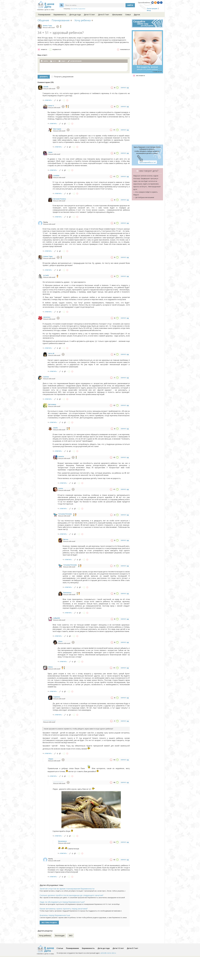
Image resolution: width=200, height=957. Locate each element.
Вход (149, 10)
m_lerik (46, 275)
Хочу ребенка (82, 20)
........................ (58, 781)
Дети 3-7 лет (103, 14)
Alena (50, 667)
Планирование (44, 14)
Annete (61, 456)
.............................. (49, 720)
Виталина (52, 404)
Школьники (117, 14)
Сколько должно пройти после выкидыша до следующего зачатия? (71, 895)
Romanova (67, 593)
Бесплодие (59, 935)
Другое (137, 14)
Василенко (62, 841)
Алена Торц (47, 26)
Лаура (50, 759)
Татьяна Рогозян (65, 514)
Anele (55, 428)
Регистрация (152, 8)
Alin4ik (45, 87)
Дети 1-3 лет (89, 14)
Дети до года (75, 14)
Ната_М (51, 353)
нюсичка (46, 317)
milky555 (56, 618)
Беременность (60, 14)
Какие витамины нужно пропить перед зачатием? (64, 908)
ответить (48, 100)
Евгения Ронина (59, 199)
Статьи (60, 948)
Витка (65, 539)
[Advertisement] (147, 111)
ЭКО (70, 935)
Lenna (60, 488)
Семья (128, 14)
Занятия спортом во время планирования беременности (67, 888)
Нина (50, 152)
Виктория (57, 129)
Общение (43, 20)
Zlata (60, 641)
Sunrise (46, 377)
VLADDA (56, 176)
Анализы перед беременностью (55, 915)
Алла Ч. (51, 106)
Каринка (56, 697)
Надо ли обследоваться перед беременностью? (62, 902)
